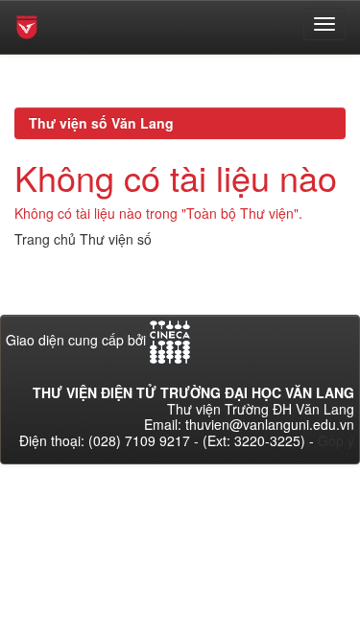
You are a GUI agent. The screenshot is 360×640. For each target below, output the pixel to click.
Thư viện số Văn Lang (101, 122)
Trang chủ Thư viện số (83, 239)
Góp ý (336, 440)
